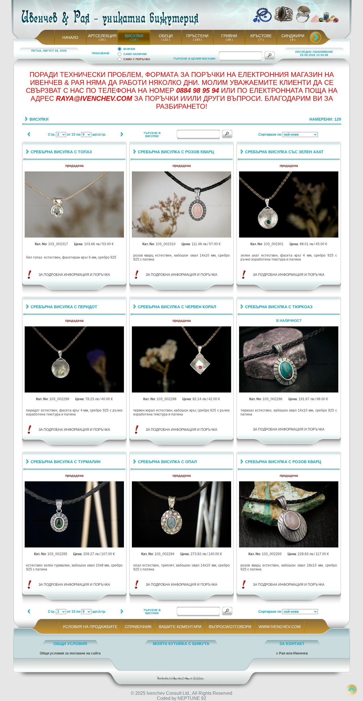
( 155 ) (197, 39)
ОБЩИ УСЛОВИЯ (70, 643)
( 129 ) (134, 39)
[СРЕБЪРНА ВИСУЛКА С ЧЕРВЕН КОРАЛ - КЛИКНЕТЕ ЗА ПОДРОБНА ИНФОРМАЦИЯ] (181, 391)
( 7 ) (261, 39)
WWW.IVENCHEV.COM (279, 626)
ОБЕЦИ (166, 35)
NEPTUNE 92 (192, 698)
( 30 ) (102, 39)
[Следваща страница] (121, 135)
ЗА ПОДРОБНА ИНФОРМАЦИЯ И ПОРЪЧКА (74, 275)
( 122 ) (165, 39)
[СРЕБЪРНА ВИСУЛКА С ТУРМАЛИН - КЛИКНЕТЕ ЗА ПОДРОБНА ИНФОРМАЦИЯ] (74, 546)
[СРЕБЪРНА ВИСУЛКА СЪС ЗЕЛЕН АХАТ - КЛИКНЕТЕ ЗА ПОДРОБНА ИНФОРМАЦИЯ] (288, 236)
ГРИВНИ (229, 35)
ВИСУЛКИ (134, 35)
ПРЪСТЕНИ (197, 35)
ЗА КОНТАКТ (292, 643)
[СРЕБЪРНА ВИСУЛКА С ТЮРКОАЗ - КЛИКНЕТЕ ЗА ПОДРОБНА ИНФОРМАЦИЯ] (288, 391)
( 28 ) (229, 39)
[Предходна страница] (29, 135)
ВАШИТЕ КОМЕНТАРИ (180, 626)
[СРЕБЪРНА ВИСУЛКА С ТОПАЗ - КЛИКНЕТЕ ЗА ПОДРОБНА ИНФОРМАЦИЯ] (74, 236)
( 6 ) (293, 39)
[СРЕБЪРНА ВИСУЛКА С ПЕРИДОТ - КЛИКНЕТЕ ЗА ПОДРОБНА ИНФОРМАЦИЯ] (74, 391)
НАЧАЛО (70, 37)
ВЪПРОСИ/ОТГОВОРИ (230, 626)
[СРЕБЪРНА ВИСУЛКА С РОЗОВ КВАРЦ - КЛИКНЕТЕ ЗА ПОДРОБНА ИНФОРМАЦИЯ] (181, 236)
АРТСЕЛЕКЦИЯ (102, 35)
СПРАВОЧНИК (138, 626)
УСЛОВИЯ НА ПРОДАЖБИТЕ (90, 626)
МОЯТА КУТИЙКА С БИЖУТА (181, 643)
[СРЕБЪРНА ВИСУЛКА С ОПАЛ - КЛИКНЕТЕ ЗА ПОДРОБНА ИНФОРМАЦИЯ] (181, 546)
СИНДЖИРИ (292, 35)
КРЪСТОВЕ (261, 35)
